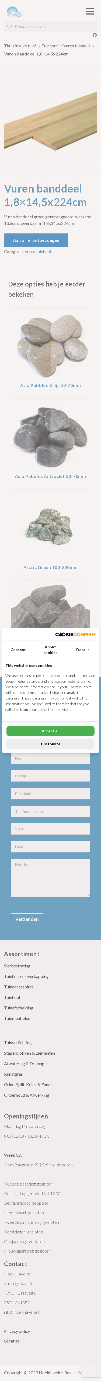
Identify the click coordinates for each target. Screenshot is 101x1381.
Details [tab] (82, 649)
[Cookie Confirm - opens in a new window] (75, 634)
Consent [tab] (18, 649)
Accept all (51, 731)
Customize (50, 744)
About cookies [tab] (50, 650)
